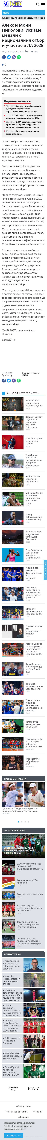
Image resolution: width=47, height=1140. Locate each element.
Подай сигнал (45, 571)
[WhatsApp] (19, 57)
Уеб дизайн (23, 1117)
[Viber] (14, 57)
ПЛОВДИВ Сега (23, 1088)
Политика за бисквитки (16, 1111)
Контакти (37, 1111)
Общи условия (23, 1106)
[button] (37, 4)
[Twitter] (9, 57)
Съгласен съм (13, 1135)
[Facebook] (4, 57)
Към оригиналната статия (30, 374)
